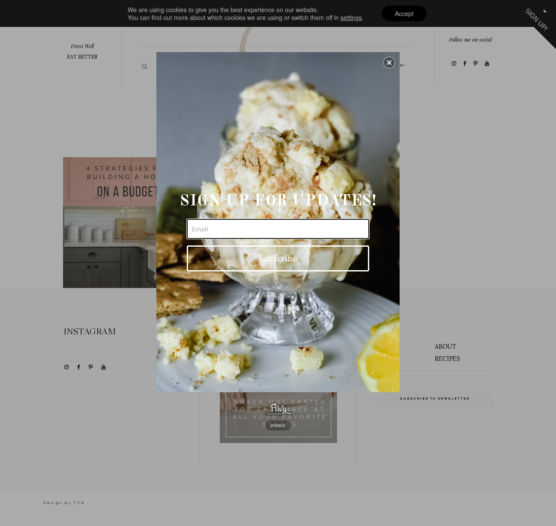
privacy (278, 425)
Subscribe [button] (278, 258)
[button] (389, 62)
